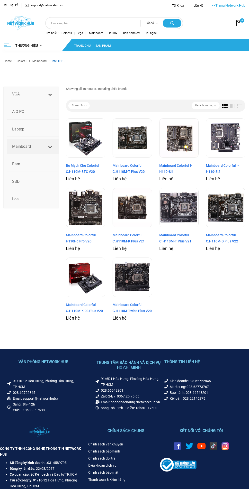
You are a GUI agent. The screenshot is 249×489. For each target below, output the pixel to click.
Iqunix (113, 33)
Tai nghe (151, 33)
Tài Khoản (179, 5)
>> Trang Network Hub (228, 5)
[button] (239, 23)
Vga (80, 33)
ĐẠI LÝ (14, 5)
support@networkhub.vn (47, 5)
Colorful (67, 33)
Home (8, 61)
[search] (172, 23)
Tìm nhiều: (52, 33)
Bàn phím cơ (131, 33)
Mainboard (96, 33)
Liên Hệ (198, 5)
